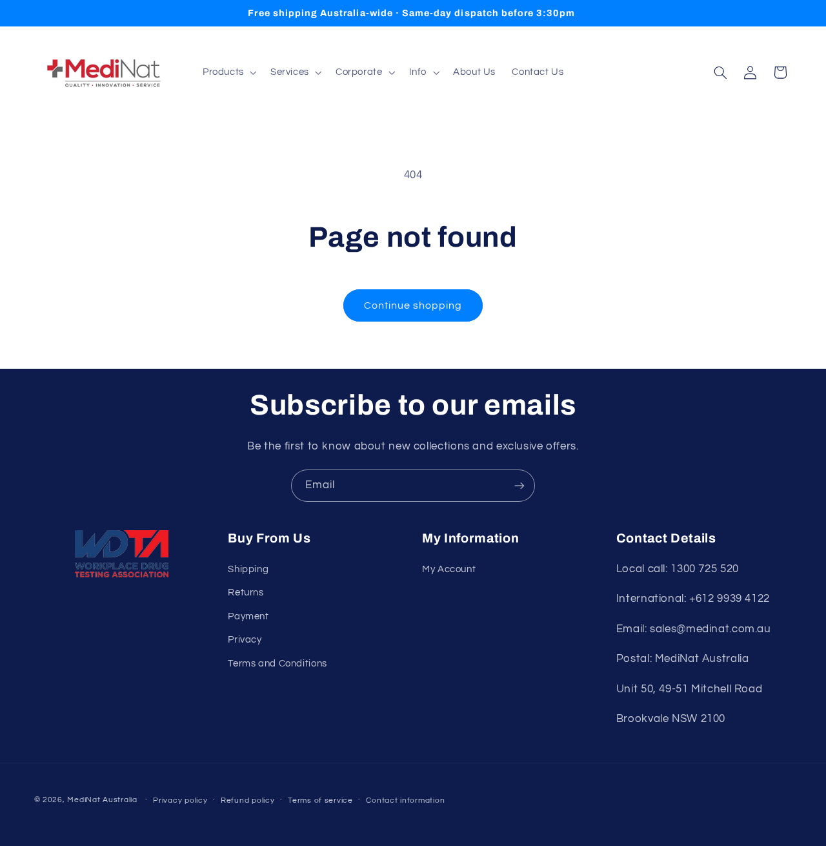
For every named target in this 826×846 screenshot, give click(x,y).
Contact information (405, 800)
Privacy (244, 640)
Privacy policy (180, 800)
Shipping (248, 569)
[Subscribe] (519, 485)
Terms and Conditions (277, 663)
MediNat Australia (102, 799)
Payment (248, 616)
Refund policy (248, 800)
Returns (245, 592)
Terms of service (320, 800)
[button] (228, 72)
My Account (449, 569)
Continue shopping (413, 305)
